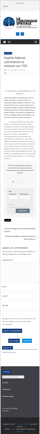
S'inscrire (11, 204)
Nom (4, 287)
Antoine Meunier (20, 70)
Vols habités (8, 53)
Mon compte (14, 341)
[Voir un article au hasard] (35, 42)
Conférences (6, 389)
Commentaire (7, 260)
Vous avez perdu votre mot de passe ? (19, 207)
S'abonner (27, 341)
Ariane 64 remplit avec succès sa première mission (20, 230)
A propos (5, 382)
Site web (5, 305)
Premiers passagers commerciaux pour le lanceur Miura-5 (20, 237)
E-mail (5, 296)
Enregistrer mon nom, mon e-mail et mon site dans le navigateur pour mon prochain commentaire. (19, 321)
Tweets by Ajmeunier (9, 352)
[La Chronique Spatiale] (4, 42)
